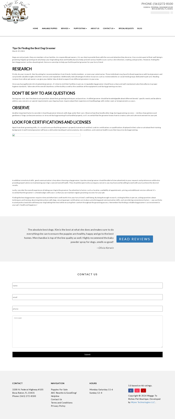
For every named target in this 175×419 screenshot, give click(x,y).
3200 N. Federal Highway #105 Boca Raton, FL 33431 (158, 8)
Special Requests (126, 28)
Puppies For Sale (59, 389)
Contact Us (108, 28)
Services (65, 28)
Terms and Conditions (62, 402)
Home (35, 28)
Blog (139, 28)
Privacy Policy (58, 406)
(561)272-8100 (163, 3)
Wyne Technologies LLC (143, 402)
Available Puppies (49, 28)
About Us (95, 28)
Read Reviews (134, 239)
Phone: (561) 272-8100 (24, 396)
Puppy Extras (80, 28)
